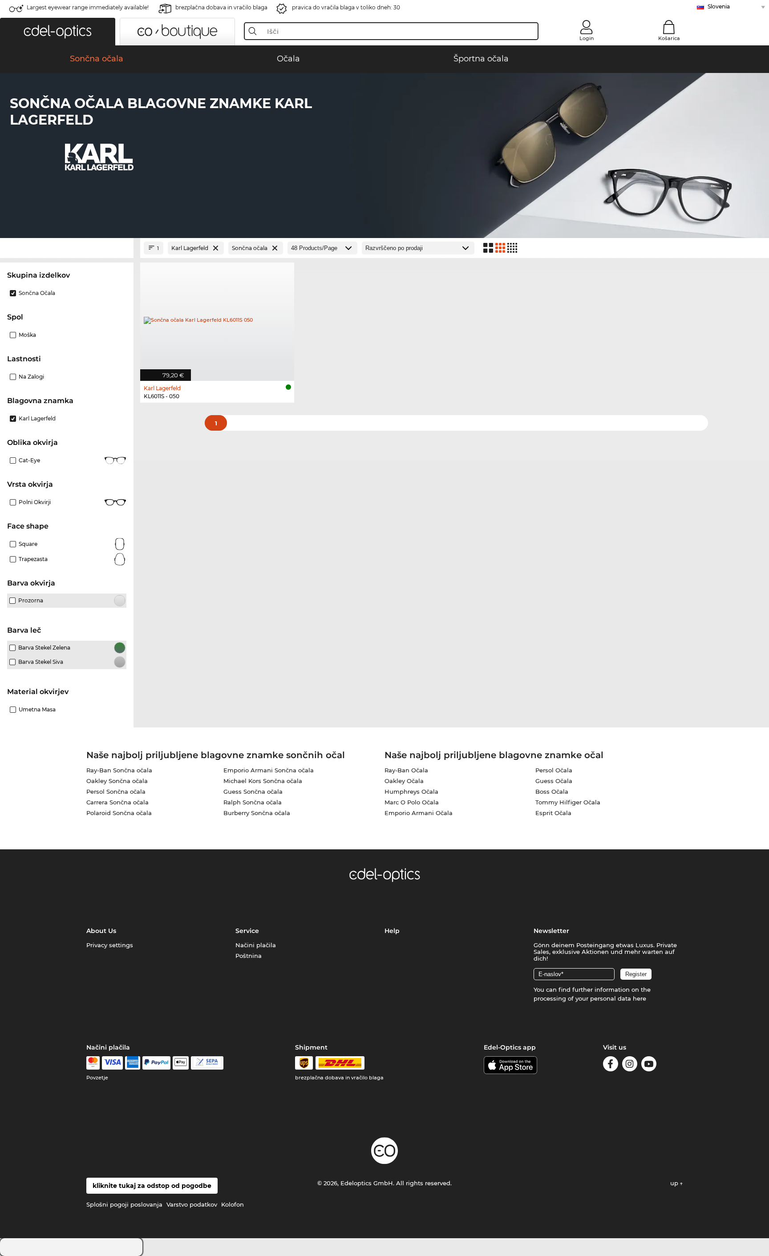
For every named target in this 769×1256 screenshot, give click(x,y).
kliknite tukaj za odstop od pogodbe (152, 1186)
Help (392, 931)
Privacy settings (109, 945)
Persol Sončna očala (116, 791)
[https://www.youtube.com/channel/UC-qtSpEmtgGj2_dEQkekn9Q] (648, 1065)
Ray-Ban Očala (406, 770)
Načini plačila (255, 945)
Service (247, 931)
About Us (101, 931)
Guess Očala (553, 780)
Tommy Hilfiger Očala (567, 802)
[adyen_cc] (93, 1063)
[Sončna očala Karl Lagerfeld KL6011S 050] (217, 317)
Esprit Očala (553, 812)
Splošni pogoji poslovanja (124, 1204)
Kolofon (232, 1204)
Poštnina (248, 955)
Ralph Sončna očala (252, 802)
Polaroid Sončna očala (119, 812)
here (639, 998)
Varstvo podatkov (191, 1204)
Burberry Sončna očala (256, 812)
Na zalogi (31, 376)
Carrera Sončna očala (117, 802)
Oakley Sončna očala (117, 780)
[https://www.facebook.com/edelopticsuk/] (610, 1065)
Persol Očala (553, 770)
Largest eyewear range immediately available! (88, 7)
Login (586, 38)
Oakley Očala (404, 780)
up (675, 1183)
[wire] (207, 1063)
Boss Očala (551, 791)
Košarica (669, 38)
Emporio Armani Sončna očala (268, 770)
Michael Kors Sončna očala (262, 780)
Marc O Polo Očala (411, 802)
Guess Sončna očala (253, 791)
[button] (57, 31)
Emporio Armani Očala (418, 812)
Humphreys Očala (411, 791)
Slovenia (719, 6)
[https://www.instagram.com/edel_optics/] (629, 1065)
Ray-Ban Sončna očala (119, 770)
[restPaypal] (156, 1063)
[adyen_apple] (181, 1063)
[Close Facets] (67, 248)
